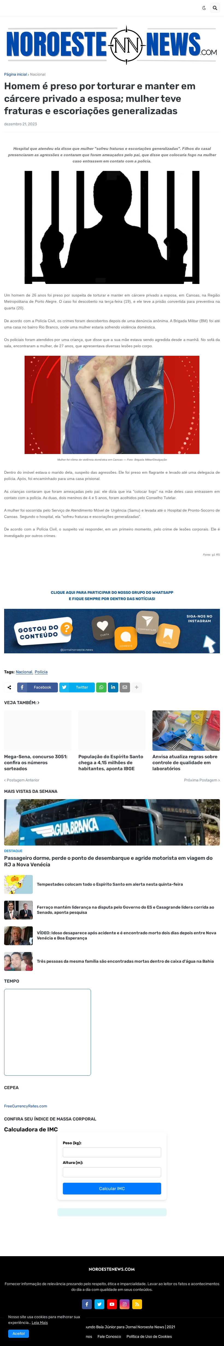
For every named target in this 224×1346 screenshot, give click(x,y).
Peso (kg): (72, 1143)
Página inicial (15, 74)
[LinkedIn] (113, 687)
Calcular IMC (112, 1188)
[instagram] (124, 1304)
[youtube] (112, 1304)
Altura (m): (73, 1162)
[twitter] (99, 1304)
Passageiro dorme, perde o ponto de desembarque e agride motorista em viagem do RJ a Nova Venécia (108, 861)
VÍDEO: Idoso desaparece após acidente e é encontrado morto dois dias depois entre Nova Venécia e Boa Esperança (126, 935)
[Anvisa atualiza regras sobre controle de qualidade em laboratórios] (186, 730)
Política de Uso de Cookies (149, 1336)
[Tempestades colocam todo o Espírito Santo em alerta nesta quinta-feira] (18, 884)
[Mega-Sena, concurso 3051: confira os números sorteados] (38, 730)
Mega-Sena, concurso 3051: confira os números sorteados (35, 762)
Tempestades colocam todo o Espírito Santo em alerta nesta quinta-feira (110, 884)
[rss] (137, 1304)
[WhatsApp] (101, 687)
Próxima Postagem (200, 780)
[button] (204, 8)
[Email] (125, 687)
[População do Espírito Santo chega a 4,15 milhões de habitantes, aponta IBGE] (112, 730)
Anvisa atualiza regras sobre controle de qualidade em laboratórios (184, 762)
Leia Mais (40, 1322)
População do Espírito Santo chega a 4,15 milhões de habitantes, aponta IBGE (110, 762)
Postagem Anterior (23, 780)
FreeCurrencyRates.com (25, 1106)
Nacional (37, 74)
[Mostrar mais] (136, 687)
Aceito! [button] (19, 1333)
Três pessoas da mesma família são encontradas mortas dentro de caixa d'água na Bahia (125, 961)
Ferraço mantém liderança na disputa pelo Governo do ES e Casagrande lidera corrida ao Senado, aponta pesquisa (125, 910)
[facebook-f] (87, 1304)
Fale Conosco (109, 1336)
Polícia (41, 672)
